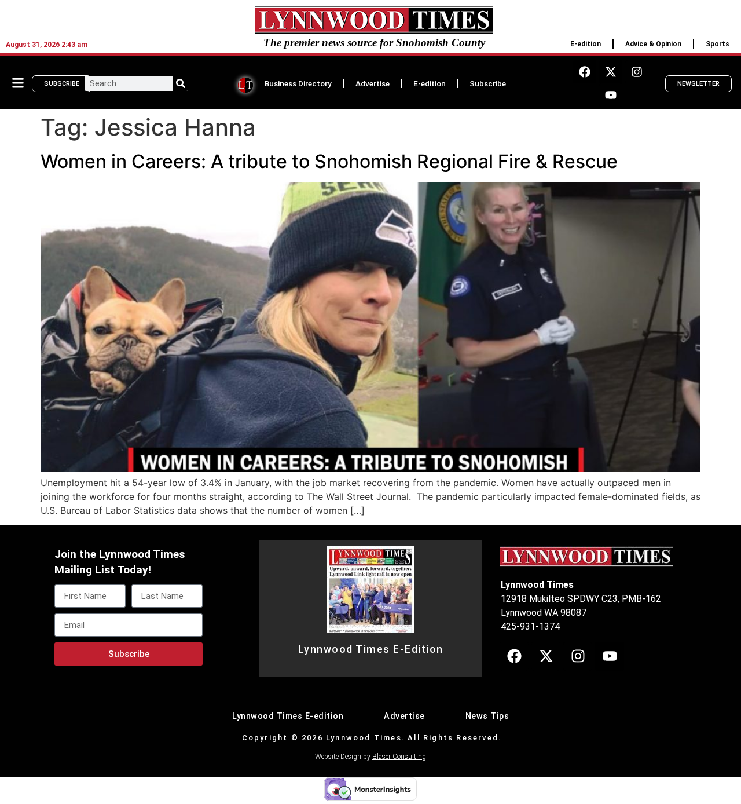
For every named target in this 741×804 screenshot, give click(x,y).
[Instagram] (636, 71)
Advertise (372, 83)
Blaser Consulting (399, 756)
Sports (717, 44)
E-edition (585, 44)
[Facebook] (584, 71)
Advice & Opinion (653, 44)
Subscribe (487, 83)
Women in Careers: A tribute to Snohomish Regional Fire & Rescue (329, 161)
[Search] (180, 83)
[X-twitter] (610, 71)
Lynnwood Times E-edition (287, 716)
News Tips (487, 716)
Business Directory (298, 83)
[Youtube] (610, 95)
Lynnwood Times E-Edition (370, 649)
